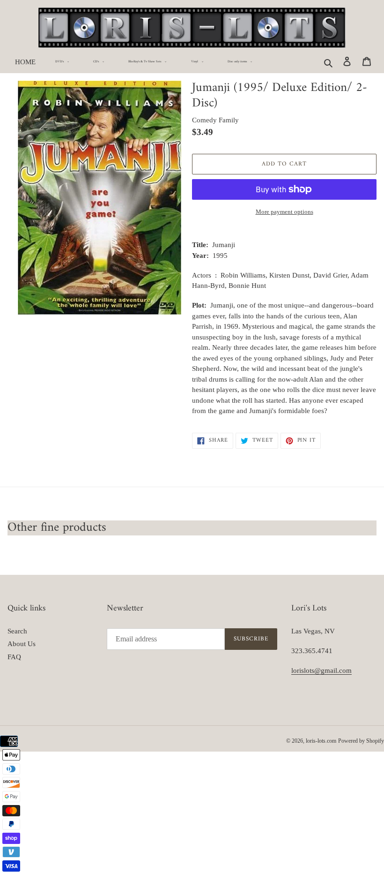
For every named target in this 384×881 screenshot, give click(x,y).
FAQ (14, 657)
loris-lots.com (321, 741)
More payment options (284, 211)
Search (17, 631)
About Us (21, 644)
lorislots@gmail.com (321, 670)
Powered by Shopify (361, 741)
